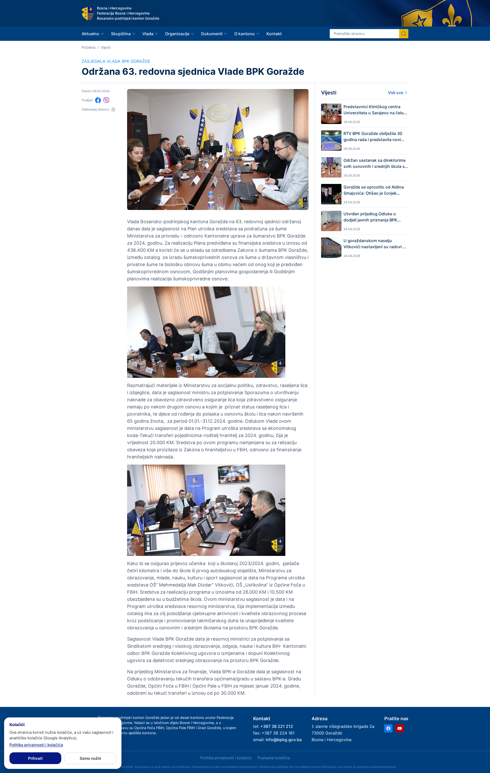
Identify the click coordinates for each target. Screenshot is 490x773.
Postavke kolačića (274, 757)
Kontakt (274, 33)
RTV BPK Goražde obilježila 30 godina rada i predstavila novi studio (373, 137)
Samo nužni (90, 758)
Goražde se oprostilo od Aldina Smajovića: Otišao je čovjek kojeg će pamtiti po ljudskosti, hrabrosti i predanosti (374, 190)
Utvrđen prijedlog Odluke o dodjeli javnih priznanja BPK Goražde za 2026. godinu (370, 217)
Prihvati (35, 758)
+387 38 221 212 (276, 726)
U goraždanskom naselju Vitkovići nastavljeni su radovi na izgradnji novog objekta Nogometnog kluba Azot (376, 244)
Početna (88, 47)
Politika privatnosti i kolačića (225, 757)
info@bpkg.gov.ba (284, 739)
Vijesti (106, 47)
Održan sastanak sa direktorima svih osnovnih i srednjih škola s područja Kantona (375, 163)
